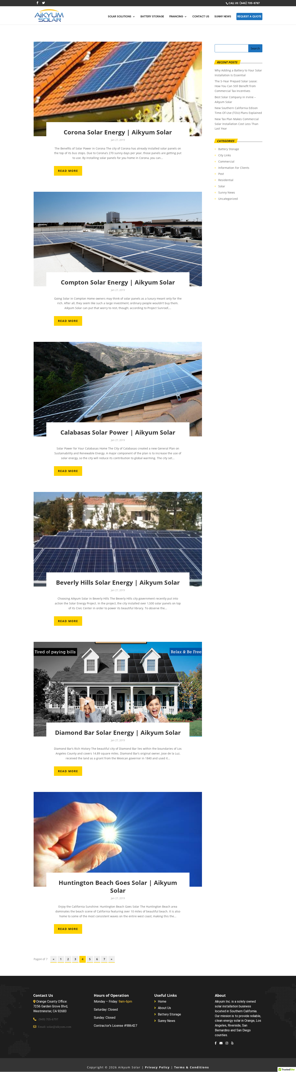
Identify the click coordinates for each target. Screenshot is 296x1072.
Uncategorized (228, 199)
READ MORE (68, 171)
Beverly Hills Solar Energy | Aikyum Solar (118, 582)
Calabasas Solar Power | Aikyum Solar (117, 432)
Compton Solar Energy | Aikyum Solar (118, 282)
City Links (224, 155)
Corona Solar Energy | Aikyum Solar (118, 132)
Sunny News (222, 16)
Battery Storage (228, 149)
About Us (164, 1008)
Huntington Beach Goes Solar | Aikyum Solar (118, 886)
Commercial (226, 161)
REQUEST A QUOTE (249, 16)
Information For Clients (233, 168)
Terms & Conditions (191, 1067)
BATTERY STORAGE (152, 16)
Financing (176, 16)
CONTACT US (200, 16)
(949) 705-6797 (48, 1019)
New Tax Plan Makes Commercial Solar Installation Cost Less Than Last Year (237, 124)
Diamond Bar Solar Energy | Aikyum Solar (118, 732)
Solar (221, 186)
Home (162, 1001)
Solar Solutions (119, 16)
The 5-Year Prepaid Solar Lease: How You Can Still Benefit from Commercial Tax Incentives (236, 86)
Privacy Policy (157, 1067)
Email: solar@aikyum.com (54, 1026)
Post (221, 174)
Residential (225, 180)
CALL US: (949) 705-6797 (244, 3)
